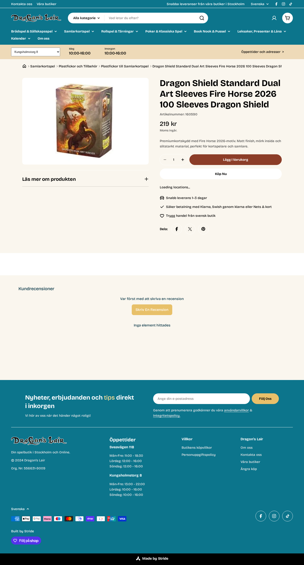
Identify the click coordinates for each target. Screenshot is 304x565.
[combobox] (138, 18)
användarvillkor (236, 410)
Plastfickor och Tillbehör (78, 66)
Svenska (257, 4)
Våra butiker (46, 4)
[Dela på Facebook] (176, 229)
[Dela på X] (190, 229)
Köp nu (221, 174)
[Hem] (24, 66)
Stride (29, 531)
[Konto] (274, 18)
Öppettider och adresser (262, 52)
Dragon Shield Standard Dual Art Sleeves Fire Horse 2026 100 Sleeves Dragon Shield (220, 66)
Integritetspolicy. (166, 416)
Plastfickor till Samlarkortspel (125, 66)
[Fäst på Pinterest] (203, 229)
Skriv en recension (152, 310)
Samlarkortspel (42, 66)
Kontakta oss (21, 4)
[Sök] (202, 18)
